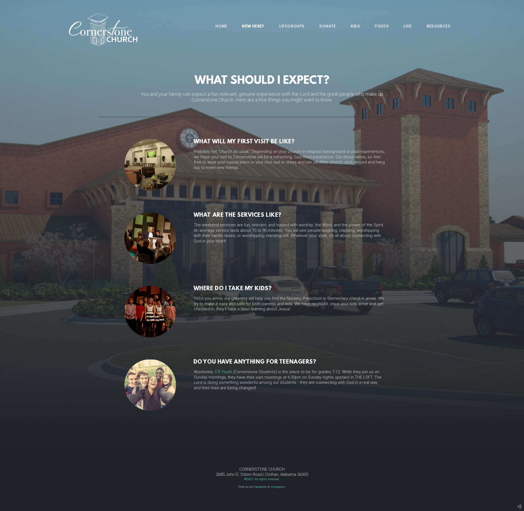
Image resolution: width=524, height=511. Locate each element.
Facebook (260, 487)
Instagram (278, 487)
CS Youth (223, 371)
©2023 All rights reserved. (262, 479)
